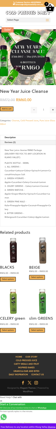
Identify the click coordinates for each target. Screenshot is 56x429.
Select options (8, 279)
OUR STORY (31, 357)
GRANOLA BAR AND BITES (26, 371)
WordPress (28, 392)
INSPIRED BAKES (26, 368)
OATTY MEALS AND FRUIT (26, 364)
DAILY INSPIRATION (18, 375)
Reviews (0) (10, 142)
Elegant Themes (28, 388)
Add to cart (6, 109)
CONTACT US (37, 375)
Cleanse (15, 121)
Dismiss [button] (51, 427)
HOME (19, 357)
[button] (1, 27)
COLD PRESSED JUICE (26, 360)
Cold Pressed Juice (29, 121)
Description (10, 137)
